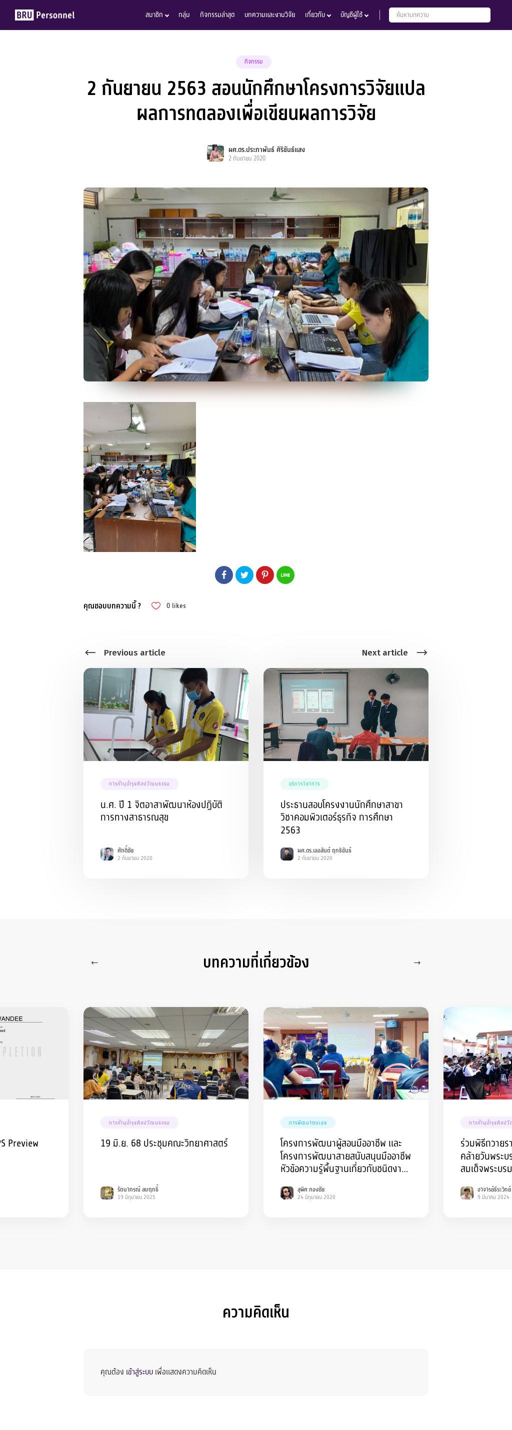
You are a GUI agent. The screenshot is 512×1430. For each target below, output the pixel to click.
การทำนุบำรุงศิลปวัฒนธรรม (139, 784)
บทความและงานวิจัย (269, 15)
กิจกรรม (253, 61)
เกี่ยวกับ (315, 15)
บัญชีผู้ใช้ (351, 15)
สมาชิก (154, 15)
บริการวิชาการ (304, 784)
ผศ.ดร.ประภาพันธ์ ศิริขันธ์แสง (266, 149)
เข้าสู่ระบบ (139, 1372)
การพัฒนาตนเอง (308, 1122)
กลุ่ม (184, 15)
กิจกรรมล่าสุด (217, 15)
